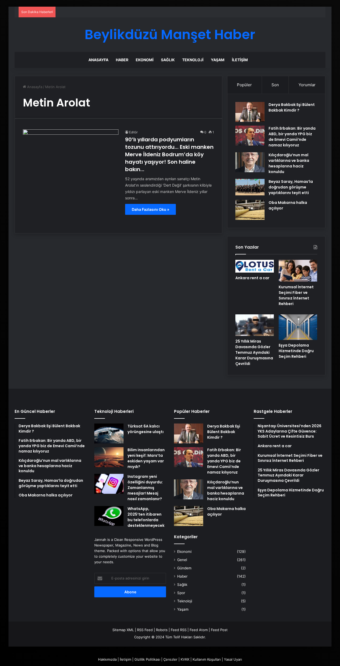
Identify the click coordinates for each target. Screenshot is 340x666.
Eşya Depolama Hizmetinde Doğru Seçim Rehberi (296, 351)
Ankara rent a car (252, 278)
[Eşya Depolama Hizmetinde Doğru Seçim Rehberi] (298, 327)
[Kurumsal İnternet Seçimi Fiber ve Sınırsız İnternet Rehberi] (298, 271)
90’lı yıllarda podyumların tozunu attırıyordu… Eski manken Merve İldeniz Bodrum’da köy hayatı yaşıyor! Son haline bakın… (169, 154)
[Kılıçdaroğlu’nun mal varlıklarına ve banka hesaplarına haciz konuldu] (250, 162)
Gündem (184, 568)
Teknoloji (192, 59)
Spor (181, 593)
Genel (182, 560)
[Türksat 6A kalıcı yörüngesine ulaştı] (109, 433)
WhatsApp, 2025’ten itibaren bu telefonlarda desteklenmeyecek (146, 517)
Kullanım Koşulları (207, 659)
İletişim (240, 59)
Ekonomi (145, 59)
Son (275, 84)
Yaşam (217, 59)
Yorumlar (307, 84)
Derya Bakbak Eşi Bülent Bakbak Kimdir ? (292, 107)
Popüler (244, 84)
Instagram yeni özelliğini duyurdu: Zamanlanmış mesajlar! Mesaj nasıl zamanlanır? (145, 487)
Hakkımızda (107, 659)
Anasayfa (98, 59)
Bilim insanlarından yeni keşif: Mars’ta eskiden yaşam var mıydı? (146, 458)
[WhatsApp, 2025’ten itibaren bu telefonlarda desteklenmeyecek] (109, 516)
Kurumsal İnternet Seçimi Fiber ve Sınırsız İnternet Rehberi (296, 295)
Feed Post (219, 630)
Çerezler (170, 659)
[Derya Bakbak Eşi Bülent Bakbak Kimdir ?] (250, 112)
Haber (122, 59)
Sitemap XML (123, 630)
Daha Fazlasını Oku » (150, 209)
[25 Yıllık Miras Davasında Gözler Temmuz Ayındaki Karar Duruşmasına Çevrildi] (254, 325)
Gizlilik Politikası (147, 659)
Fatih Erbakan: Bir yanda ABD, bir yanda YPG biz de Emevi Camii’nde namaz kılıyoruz (292, 137)
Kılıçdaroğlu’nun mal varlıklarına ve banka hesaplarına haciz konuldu (289, 163)
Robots (162, 630)
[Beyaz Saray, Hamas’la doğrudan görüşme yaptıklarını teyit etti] (250, 187)
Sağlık (168, 59)
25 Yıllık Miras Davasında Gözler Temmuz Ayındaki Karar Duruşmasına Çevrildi (254, 352)
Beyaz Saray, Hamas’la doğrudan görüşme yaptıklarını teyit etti (291, 187)
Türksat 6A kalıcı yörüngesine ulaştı (146, 429)
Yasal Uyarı (233, 659)
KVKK (185, 659)
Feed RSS (178, 630)
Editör (133, 132)
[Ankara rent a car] (254, 266)
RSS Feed (145, 630)
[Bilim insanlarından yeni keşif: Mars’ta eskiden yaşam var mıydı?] (109, 457)
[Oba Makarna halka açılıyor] (250, 210)
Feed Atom (199, 630)
